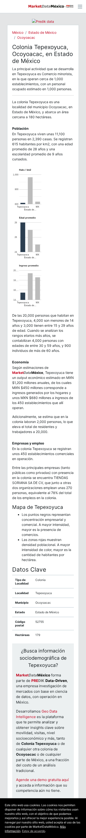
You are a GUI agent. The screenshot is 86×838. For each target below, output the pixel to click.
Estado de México (42, 32)
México (17, 32)
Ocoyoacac (26, 37)
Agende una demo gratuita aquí (42, 779)
